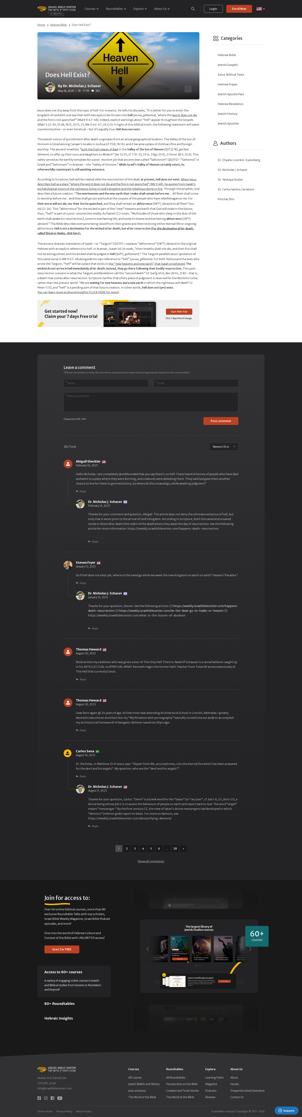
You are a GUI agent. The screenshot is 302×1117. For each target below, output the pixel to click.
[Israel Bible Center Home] (56, 9)
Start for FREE (61, 949)
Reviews (210, 1097)
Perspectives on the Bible (182, 1084)
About (234, 1077)
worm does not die (184, 115)
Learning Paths (214, 1077)
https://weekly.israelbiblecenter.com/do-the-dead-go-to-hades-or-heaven (171, 610)
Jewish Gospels (228, 65)
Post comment (221, 421)
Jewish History (228, 113)
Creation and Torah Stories (182, 1090)
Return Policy (84, 1111)
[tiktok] (39, 1098)
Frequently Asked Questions (247, 1090)
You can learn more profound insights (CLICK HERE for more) (78, 292)
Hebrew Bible (58, 25)
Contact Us (237, 1097)
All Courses (135, 1077)
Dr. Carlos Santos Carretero (236, 189)
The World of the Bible (142, 1097)
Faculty (234, 1084)
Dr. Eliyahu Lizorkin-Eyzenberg (239, 160)
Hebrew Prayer (228, 84)
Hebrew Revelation (230, 104)
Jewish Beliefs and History (144, 1084)
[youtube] (59, 1098)
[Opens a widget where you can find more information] (286, 1111)
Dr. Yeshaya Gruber (230, 179)
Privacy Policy (64, 1111)
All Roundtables (175, 1077)
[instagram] (46, 1098)
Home (41, 25)
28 (175, 848)
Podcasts (211, 1090)
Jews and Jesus (137, 1090)
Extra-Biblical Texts (231, 74)
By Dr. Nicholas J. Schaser (79, 86)
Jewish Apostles (228, 123)
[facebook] (52, 1098)
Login (213, 8)
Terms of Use (45, 1111)
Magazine (211, 1084)
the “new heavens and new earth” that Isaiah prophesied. (147, 263)
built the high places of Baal (99, 149)
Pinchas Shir (226, 199)
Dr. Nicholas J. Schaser (232, 170)
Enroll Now (239, 8)
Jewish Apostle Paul (231, 94)
